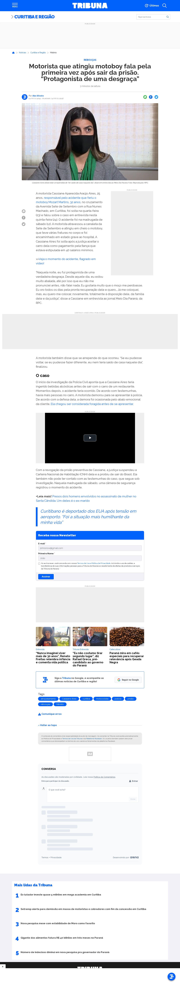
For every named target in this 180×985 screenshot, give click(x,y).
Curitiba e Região (34, 16)
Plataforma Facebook (94, 739)
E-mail (42, 543)
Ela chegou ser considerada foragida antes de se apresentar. (92, 404)
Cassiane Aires (69, 699)
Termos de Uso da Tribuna (72, 739)
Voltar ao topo (48, 725)
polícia (118, 699)
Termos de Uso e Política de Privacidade (93, 563)
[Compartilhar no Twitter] (156, 97)
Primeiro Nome (46, 553)
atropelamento (48, 699)
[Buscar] (167, 16)
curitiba (86, 699)
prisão (131, 699)
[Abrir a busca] (164, 5)
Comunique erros (51, 714)
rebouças (45, 704)
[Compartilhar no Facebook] (151, 97)
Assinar (46, 576)
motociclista (102, 699)
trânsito (60, 704)
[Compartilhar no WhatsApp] (145, 97)
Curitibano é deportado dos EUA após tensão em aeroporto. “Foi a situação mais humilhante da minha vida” (88, 517)
